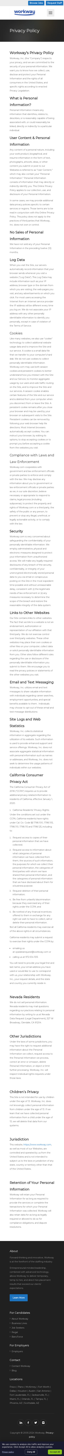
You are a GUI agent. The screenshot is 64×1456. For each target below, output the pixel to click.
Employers (17, 1351)
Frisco (13, 1387)
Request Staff (54, 3)
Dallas (13, 1391)
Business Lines (19, 1323)
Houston (22, 1391)
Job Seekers (18, 1327)
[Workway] (28, 13)
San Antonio (43, 1391)
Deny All (31, 1452)
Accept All (55, 1452)
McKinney (31, 1387)
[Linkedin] (21, 1422)
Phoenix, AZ (16, 1403)
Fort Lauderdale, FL (20, 1395)
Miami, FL (15, 1399)
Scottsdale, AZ (31, 1403)
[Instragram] (43, 1422)
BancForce (17, 1336)
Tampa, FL (41, 1399)
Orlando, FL (28, 1399)
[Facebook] (28, 1422)
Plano (21, 1387)
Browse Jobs (36, 3)
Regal (15, 1332)
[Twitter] (35, 1422)
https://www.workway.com (37, 1144)
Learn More (19, 1297)
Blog (14, 1370)
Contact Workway (21, 1366)
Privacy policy (8, 1452)
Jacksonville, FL (40, 1395)
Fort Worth (43, 1387)
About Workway (20, 1318)
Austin (32, 1391)
